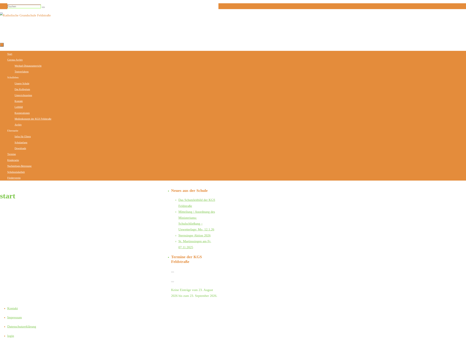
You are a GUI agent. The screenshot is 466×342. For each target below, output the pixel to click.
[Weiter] (172, 281)
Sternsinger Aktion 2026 (194, 235)
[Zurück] (172, 272)
